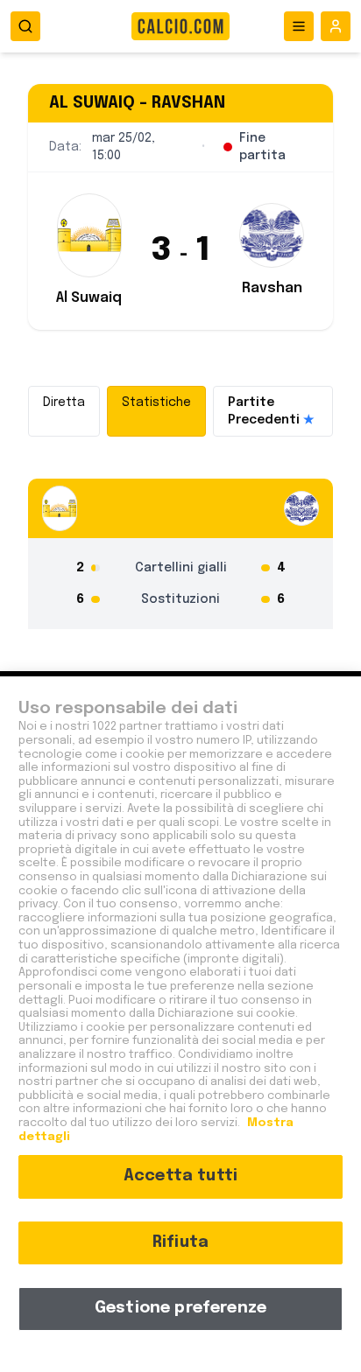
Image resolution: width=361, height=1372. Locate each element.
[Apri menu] (299, 26)
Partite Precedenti (271, 411)
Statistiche (156, 402)
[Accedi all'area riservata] (335, 26)
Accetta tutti (180, 1176)
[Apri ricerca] (25, 26)
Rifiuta (180, 1242)
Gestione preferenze (180, 1308)
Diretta (64, 402)
